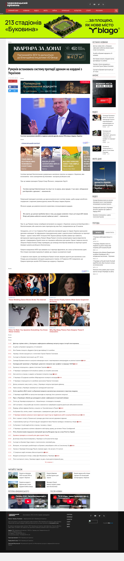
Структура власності (13, 538)
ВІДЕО (68, 524)
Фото (46, 11)
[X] (99, 4)
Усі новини (48, 462)
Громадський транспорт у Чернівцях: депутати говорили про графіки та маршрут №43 (103, 209)
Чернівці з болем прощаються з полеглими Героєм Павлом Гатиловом (103, 65)
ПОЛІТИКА (69, 514)
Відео (36, 11)
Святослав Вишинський (14, 543)
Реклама (99, 11)
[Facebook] (90, 4)
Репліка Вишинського (18, 491)
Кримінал (65, 11)
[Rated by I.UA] (93, 523)
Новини (26, 11)
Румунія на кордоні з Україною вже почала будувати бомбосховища (26, 484)
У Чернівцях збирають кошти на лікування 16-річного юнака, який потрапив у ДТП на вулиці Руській (102, 245)
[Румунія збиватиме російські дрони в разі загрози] (40, 475)
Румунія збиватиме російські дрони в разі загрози (53, 475)
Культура (77, 11)
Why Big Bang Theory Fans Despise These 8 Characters (67, 331)
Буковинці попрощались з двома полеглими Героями (102, 216)
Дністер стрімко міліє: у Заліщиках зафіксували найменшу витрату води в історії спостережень (103, 48)
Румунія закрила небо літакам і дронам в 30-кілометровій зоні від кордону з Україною (82, 475)
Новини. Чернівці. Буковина (15, 519)
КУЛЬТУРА (69, 519)
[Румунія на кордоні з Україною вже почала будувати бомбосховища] (13, 484)
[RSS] (103, 4)
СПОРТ (68, 522)
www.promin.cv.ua (53, 523)
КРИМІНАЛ (69, 517)
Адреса (10, 530)
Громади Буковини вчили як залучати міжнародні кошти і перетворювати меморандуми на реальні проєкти (103, 202)
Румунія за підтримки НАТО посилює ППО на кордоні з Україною (25, 475)
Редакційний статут (13, 540)
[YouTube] (94, 4)
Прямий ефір (13, 11)
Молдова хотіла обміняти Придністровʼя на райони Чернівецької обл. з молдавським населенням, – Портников (104, 254)
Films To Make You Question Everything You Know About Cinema (28, 331)
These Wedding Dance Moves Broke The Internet (27, 300)
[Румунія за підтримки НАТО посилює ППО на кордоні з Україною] (13, 475)
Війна (55, 11)
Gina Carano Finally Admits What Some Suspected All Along (69, 301)
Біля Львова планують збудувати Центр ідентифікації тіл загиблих (103, 60)
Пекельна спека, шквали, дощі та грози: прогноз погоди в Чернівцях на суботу (103, 270)
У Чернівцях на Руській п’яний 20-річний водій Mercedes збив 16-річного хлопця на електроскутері (104, 263)
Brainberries (12, 297)
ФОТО (68, 527)
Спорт (88, 11)
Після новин (56, 491)
